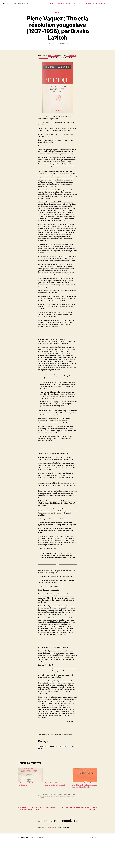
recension (52, 796)
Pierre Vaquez (53, 56)
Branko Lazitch (46, 794)
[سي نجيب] (7, 3)
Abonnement (101, 3)
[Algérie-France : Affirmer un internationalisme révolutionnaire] (57, 775)
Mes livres (68, 3)
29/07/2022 (52, 43)
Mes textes (77, 3)
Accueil (52, 3)
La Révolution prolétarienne (69, 794)
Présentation (59, 3)
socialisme (58, 796)
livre (41, 796)
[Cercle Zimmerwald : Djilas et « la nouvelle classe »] (30, 775)
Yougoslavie (43, 797)
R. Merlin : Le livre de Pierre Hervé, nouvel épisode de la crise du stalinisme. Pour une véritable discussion (84, 785)
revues (57, 12)
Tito (68, 796)
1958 (41, 794)
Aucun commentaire (63, 43)
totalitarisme (72, 796)
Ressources (86, 3)
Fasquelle (60, 794)
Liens (94, 3)
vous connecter (49, 827)
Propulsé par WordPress (36, 837)
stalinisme (63, 796)
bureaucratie (54, 794)
